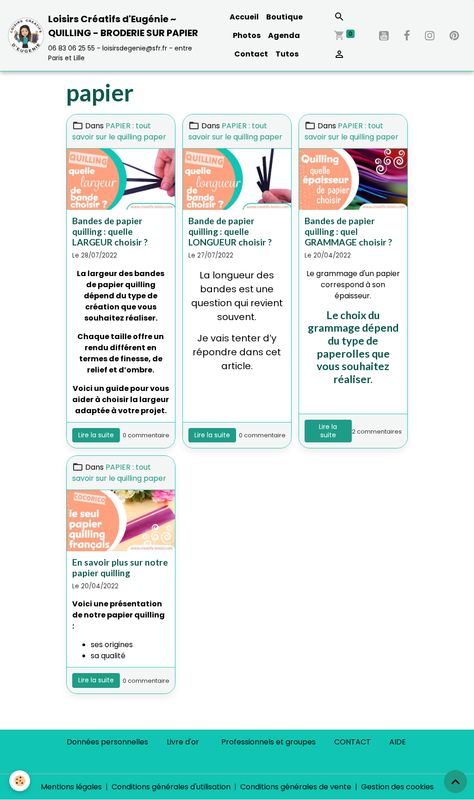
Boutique (284, 17)
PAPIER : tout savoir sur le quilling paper (119, 131)
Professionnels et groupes (268, 742)
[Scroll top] (455, 781)
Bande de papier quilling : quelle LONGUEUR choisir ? (230, 231)
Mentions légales (71, 786)
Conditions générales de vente (295, 786)
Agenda (284, 35)
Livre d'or (183, 742)
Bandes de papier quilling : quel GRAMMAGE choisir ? (348, 231)
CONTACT (352, 742)
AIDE (397, 742)
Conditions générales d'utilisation (171, 786)
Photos (247, 35)
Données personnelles (107, 742)
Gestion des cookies (397, 786)
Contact (251, 54)
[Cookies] (19, 780)
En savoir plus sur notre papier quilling (120, 567)
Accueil (244, 17)
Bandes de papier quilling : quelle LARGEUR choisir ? (110, 231)
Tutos (287, 54)
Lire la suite (96, 435)
